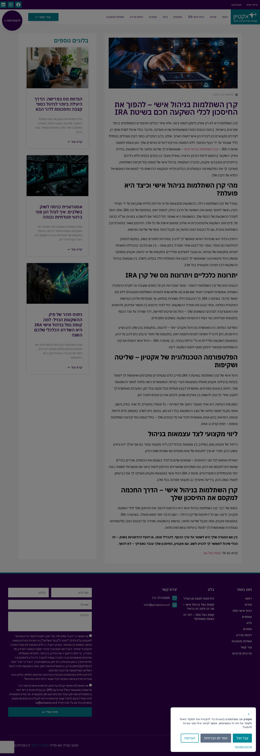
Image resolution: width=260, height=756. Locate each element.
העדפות (189, 738)
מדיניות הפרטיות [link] (243, 746)
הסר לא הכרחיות (216, 738)
